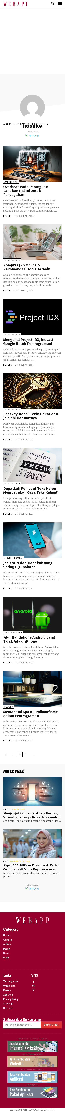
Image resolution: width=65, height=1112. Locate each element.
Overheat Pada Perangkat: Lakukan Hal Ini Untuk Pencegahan (25, 191)
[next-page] (33, 754)
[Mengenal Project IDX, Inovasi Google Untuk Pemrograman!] (32, 317)
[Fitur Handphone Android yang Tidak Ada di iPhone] (32, 615)
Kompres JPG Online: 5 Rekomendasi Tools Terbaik (26, 267)
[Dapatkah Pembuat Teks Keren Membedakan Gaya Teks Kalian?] (32, 466)
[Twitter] (33, 990)
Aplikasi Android (13, 633)
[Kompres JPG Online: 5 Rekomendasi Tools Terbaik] (32, 242)
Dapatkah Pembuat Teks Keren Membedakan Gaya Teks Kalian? (30, 490)
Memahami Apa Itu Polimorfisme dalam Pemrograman (30, 714)
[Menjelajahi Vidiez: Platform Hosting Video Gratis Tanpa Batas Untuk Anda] (32, 791)
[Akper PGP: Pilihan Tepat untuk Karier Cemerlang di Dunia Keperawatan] (32, 843)
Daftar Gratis (51, 1024)
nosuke (7, 216)
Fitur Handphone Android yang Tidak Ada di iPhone (29, 639)
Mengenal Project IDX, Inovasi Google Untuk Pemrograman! (28, 341)
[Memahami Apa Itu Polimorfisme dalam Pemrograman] (32, 689)
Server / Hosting (13, 558)
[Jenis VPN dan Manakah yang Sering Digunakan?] (32, 540)
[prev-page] (6, 754)
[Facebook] (33, 982)
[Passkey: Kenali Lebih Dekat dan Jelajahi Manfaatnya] (32, 391)
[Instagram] (33, 986)
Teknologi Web (12, 260)
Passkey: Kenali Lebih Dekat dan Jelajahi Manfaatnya (30, 416)
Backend (8, 707)
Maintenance (11, 182)
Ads (5, 861)
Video (6, 809)
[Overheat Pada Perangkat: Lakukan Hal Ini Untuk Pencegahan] (32, 164)
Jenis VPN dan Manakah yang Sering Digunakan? (27, 565)
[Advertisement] (32, 40)
